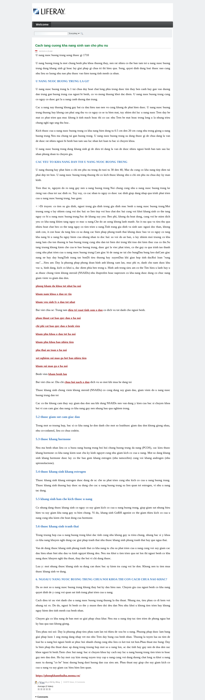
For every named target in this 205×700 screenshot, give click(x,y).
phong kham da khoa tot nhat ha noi (58, 286)
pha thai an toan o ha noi (51, 350)
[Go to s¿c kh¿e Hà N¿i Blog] (49, 12)
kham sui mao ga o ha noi (52, 366)
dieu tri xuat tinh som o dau (85, 310)
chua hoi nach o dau (77, 382)
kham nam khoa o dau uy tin (54, 294)
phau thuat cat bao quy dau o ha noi (58, 318)
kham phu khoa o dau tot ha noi (56, 334)
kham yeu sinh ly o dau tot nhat (55, 302)
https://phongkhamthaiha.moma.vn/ (58, 675)
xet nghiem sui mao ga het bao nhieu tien (61, 358)
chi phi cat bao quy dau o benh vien (58, 326)
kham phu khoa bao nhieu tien (55, 342)
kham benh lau (57, 374)
